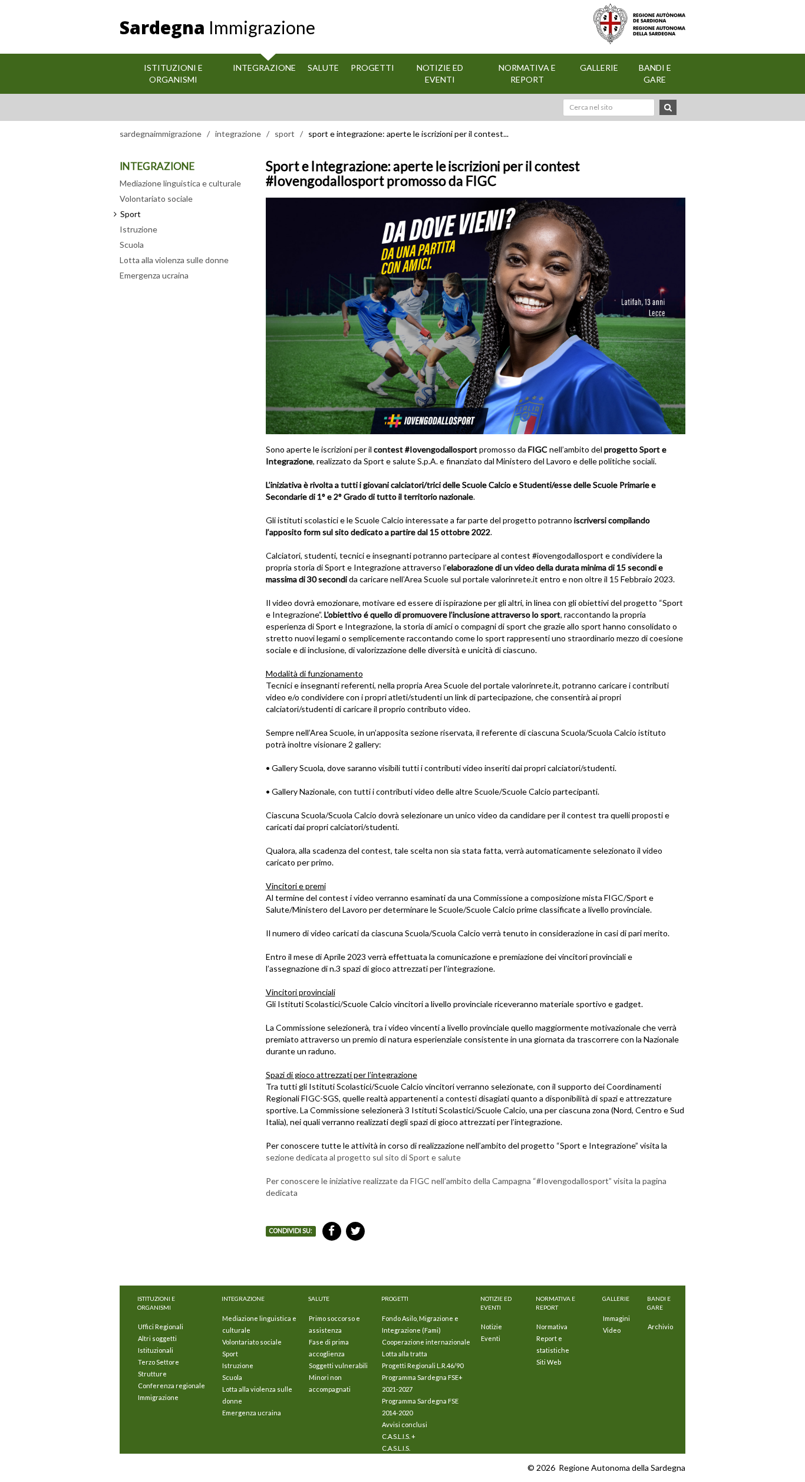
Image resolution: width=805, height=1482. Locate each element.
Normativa (552, 1326)
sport (285, 134)
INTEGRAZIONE (157, 166)
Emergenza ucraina (154, 275)
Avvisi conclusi (404, 1424)
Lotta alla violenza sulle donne (174, 260)
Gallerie (599, 68)
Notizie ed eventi (440, 73)
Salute (323, 68)
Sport (230, 1354)
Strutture (152, 1374)
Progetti (372, 68)
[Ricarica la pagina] (650, 1468)
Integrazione (264, 68)
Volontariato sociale (156, 199)
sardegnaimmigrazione (161, 134)
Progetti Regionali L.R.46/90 (422, 1365)
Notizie (491, 1326)
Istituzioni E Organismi (173, 73)
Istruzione (138, 229)
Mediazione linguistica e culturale (180, 183)
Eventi (490, 1338)
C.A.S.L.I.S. (396, 1448)
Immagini (616, 1318)
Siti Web (548, 1362)
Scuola (132, 245)
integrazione (238, 134)
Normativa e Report (527, 73)
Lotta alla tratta (404, 1354)
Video (612, 1330)
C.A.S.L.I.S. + (398, 1436)
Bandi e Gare (655, 73)
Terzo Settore (158, 1362)
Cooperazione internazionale (426, 1342)
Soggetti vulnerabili (338, 1365)
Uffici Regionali (160, 1326)
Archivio (660, 1326)
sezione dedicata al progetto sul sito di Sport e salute (363, 1157)
